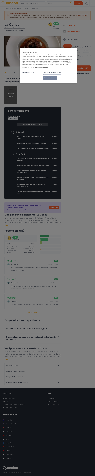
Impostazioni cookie (28, 72)
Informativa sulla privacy (41, 67)
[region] (48, 65)
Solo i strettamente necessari (52, 72)
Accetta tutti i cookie (50, 78)
